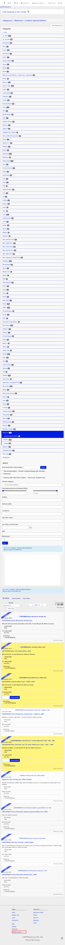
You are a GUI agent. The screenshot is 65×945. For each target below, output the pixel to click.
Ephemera (7, 154)
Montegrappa (7, 264)
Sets (5, 372)
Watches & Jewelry (9, 429)
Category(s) (7, 20)
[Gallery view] (37, 608)
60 (58, 604)
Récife (5, 340)
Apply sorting (11, 608)
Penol (5, 318)
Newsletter (15, 929)
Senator (6, 368)
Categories (7, 28)
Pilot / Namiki (8, 325)
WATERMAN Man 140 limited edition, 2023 (16, 651)
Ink (5, 196)
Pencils (6, 315)
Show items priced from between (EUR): (15, 488)
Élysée (6, 150)
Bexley (6, 68)
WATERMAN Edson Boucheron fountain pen (17, 620)
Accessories (7, 43)
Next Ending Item (56, 25)
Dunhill (6, 139)
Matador (6, 232)
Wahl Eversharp (8, 422)
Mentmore (6, 236)
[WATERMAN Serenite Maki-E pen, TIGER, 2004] (32, 677)
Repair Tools (7, 350)
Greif (5, 186)
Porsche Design (8, 336)
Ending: (4, 497)
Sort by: (11, 603)
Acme (5, 46)
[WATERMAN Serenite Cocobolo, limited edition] (32, 838)
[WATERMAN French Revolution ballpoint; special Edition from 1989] (32, 807)
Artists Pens (7, 53)
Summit (5, 397)
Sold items (6, 474)
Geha (5, 182)
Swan (5, 400)
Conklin (6, 100)
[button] (25, 3)
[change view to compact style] (39, 608)
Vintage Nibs (7, 415)
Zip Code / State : (7, 517)
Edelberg (6, 146)
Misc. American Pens (9, 239)
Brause (5, 78)
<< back (5, 32)
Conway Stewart (8, 104)
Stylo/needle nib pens (10, 393)
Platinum (6, 332)
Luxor (5, 222)
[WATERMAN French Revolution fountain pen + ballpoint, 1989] (32, 710)
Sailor (5, 357)
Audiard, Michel (8, 61)
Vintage (7, 443)
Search (43, 467)
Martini (6, 229)
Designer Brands (8, 121)
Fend (5, 164)
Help (13, 924)
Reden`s (6, 343)
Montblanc (7, 261)
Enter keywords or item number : (12, 467)
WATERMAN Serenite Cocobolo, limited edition (18, 842)
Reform (5, 347)
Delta (5, 118)
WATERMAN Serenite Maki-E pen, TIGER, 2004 (18, 681)
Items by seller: (7, 504)
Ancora (6, 50)
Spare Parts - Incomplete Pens (12, 382)
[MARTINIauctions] (5, 7)
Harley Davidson (8, 189)
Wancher (6, 425)
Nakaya (5, 275)
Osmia (5, 297)
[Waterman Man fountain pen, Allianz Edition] (32, 775)
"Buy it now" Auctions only (36, 478)
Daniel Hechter (8, 114)
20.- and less (7, 39)
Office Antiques (8, 282)
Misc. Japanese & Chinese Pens (12, 257)
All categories (6, 457)
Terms (35, 923)
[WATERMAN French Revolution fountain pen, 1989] (32, 870)
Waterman (18, 20)
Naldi (5, 279)
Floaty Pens (7, 175)
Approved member (38, 912)
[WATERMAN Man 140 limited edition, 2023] (32, 647)
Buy (10, 3)
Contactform (15, 920)
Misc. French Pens (9, 247)
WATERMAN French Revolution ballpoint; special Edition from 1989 (24, 812)
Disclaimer (36, 920)
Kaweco (6, 204)
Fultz (5, 179)
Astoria (6, 57)
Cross (6, 107)
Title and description (10, 471)
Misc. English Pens (9, 243)
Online (5, 286)
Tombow (6, 407)
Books (5, 71)
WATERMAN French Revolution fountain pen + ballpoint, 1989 (23, 714)
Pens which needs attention (11, 322)
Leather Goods (8, 218)
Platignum (6, 329)
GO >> (5, 543)
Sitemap (14, 926)
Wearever (6, 447)
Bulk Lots (6, 82)
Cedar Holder (7, 93)
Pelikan (6, 307)
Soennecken (7, 379)
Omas (5, 290)
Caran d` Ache (8, 86)
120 (62, 604)
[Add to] (62, 620)
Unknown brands (8, 411)
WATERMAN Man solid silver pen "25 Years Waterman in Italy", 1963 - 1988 (27, 744)
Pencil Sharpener (8, 311)
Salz (5, 361)
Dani (5, 111)
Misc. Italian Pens (8, 254)
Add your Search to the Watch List (13, 549)
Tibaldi (6, 404)
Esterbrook (6, 157)
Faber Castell (8, 161)
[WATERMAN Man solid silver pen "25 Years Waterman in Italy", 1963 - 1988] (32, 740)
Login (60, 3)
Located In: (5, 511)
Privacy (35, 915)
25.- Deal (6, 36)
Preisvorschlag (15, 697)
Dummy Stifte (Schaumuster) (11, 136)
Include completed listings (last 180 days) (31, 471)
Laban (5, 207)
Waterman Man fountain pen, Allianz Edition (17, 779)
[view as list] (35, 608)
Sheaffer (6, 375)
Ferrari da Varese (8, 168)
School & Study (8, 365)
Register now (51, 3)
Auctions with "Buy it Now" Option (14, 478)
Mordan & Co (7, 272)
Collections (7, 96)
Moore (5, 268)
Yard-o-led (7, 454)
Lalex (5, 211)
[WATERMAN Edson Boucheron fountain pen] (32, 616)
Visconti (6, 418)
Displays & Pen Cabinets (10, 132)
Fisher (5, 171)
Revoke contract (17, 932)
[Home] (4, 3)
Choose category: (8, 481)
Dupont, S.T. (7, 143)
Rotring (6, 354)
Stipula (6, 390)
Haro (5, 193)
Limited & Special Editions (35, 20)
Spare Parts (7, 386)
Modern (7, 440)
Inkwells (6, 200)
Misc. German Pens (9, 250)
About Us (35, 917)
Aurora (6, 64)
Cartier (6, 89)
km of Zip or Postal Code (10, 524)
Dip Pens (6, 125)
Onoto (5, 293)
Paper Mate (7, 300)
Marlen (6, 225)
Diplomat (6, 129)
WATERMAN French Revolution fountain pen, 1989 (19, 874)
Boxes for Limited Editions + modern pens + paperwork (18, 75)
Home (13, 912)
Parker (6, 304)
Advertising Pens (8, 450)
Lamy (6, 214)
